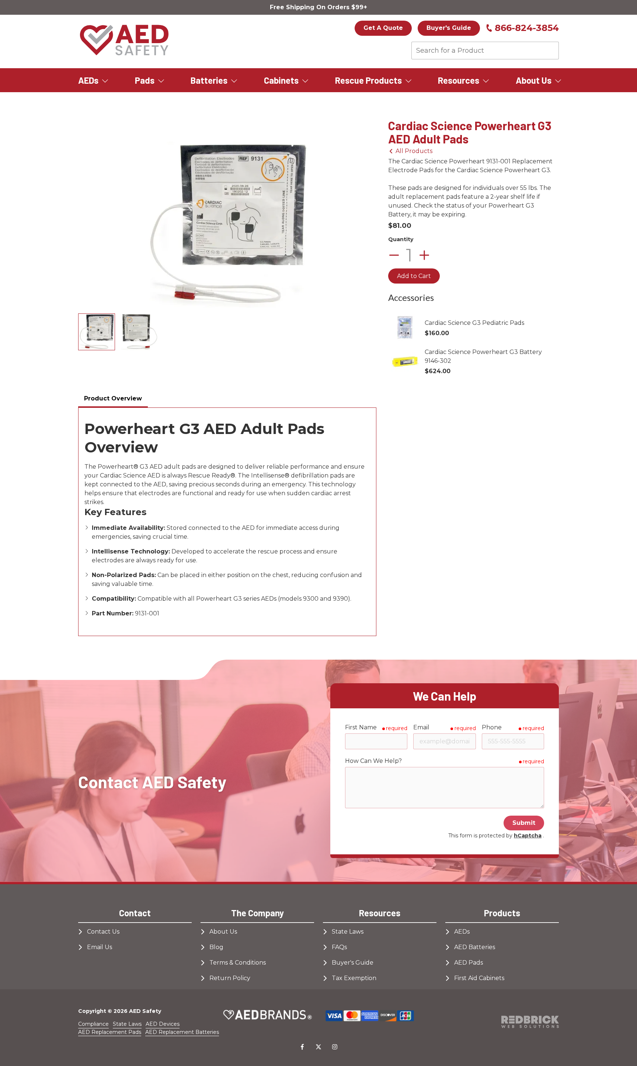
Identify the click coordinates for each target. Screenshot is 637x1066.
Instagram (334, 1046)
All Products (414, 151)
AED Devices (163, 1024)
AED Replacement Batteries (182, 1032)
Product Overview (113, 398)
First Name (361, 727)
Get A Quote (383, 27)
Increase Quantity (424, 255)
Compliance (93, 1024)
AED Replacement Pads (109, 1032)
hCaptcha (528, 835)
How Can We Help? (373, 760)
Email (421, 727)
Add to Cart (414, 275)
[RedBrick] (530, 1022)
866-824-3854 (527, 27)
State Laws (127, 1024)
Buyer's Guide (449, 27)
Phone (492, 727)
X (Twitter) (318, 1046)
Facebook (302, 1046)
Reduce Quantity (394, 255)
